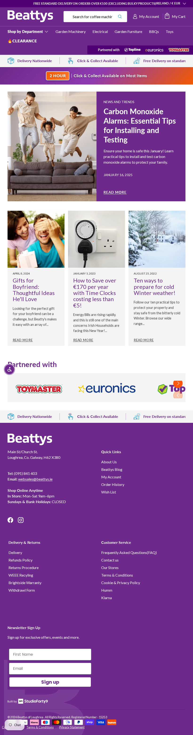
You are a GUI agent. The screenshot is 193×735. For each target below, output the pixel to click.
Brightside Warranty (24, 582)
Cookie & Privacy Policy (120, 582)
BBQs (154, 31)
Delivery (15, 552)
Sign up (50, 682)
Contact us (110, 560)
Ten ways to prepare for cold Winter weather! (155, 286)
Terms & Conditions (117, 575)
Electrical (100, 31)
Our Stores (110, 567)
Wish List (108, 492)
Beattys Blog (111, 469)
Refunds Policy (20, 560)
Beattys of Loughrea (30, 717)
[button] (174, 16)
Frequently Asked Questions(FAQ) (129, 552)
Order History (112, 484)
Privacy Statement (71, 727)
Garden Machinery (71, 31)
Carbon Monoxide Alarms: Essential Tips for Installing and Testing (140, 125)
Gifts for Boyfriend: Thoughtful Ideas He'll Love (34, 289)
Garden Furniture (128, 31)
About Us (109, 462)
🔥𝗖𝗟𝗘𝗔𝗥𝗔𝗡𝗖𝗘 (22, 41)
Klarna (106, 597)
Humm (106, 590)
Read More (115, 192)
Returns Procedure (23, 567)
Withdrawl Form (21, 590)
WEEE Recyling (20, 575)
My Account (111, 477)
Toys (169, 31)
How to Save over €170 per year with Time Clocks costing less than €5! (94, 293)
